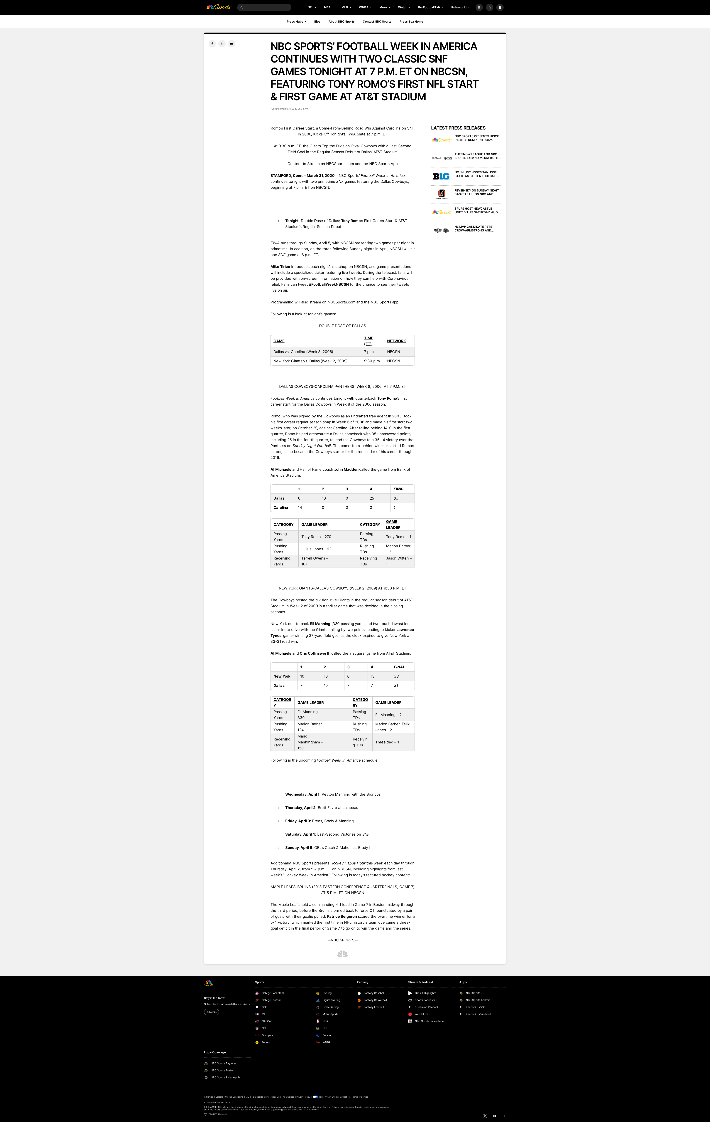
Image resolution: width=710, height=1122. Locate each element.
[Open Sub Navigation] (316, 7)
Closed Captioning (234, 1097)
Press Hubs (295, 21)
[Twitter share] (222, 43)
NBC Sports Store (260, 1097)
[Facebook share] (212, 43)
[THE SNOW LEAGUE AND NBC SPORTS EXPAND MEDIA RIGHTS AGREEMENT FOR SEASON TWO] (441, 158)
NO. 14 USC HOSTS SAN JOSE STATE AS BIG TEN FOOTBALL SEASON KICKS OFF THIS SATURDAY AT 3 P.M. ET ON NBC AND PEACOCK (478, 174)
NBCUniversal (223, 1102)
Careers (219, 1097)
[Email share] (231, 43)
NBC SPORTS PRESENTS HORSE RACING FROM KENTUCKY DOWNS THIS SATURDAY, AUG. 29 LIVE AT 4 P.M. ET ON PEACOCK (477, 138)
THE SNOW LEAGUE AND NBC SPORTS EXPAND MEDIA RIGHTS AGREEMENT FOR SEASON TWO (478, 156)
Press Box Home (411, 21)
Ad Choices (288, 1097)
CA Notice (345, 1097)
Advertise (208, 1097)
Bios (317, 21)
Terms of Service (360, 1097)
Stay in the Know (214, 998)
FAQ (247, 1097)
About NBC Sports (342, 21)
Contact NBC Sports (377, 21)
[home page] (218, 7)
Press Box (276, 1097)
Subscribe (212, 1012)
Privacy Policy (303, 1097)
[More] (479, 7)
